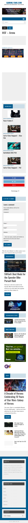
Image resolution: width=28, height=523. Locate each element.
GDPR (5, 498)
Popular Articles (9, 256)
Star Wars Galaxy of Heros (11, 315)
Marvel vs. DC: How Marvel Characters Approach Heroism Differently (20, 335)
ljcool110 (9, 47)
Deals (4, 118)
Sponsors (5, 504)
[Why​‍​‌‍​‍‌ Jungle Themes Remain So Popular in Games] (8, 426)
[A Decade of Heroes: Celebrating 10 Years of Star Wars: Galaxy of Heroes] (15, 390)
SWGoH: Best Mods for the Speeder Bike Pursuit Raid (14, 277)
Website (6, 232)
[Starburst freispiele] (7, 368)
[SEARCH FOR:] (14, 22)
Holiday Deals (10, 118)
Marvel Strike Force (10, 329)
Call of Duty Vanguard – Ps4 (12, 167)
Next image (14, 191)
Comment (6, 212)
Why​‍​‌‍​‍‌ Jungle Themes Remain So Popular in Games (19, 424)
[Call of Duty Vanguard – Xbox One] (14, 131)
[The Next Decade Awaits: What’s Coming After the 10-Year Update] (8, 323)
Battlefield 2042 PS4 (10, 152)
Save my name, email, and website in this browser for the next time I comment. (14, 238)
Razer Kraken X (8, 120)
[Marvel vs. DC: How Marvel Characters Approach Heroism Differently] (8, 337)
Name (5, 223)
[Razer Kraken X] (14, 116)
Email (5, 228)
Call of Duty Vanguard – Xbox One (12, 136)
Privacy (5, 495)
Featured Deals (8, 106)
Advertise (5, 501)
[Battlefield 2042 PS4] (14, 148)
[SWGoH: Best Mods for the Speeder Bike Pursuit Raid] (15, 271)
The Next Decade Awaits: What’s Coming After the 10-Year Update (20, 321)
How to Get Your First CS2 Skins (20, 442)
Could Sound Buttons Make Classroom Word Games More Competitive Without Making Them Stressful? (20, 434)
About (5, 488)
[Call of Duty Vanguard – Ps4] (14, 163)
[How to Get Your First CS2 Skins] (8, 444)
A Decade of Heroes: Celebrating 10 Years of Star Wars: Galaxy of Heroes (14, 398)
